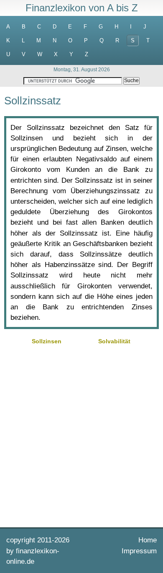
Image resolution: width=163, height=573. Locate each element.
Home (147, 540)
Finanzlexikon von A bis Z (81, 7)
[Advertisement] (81, 435)
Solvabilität (114, 341)
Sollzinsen (46, 341)
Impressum (139, 551)
